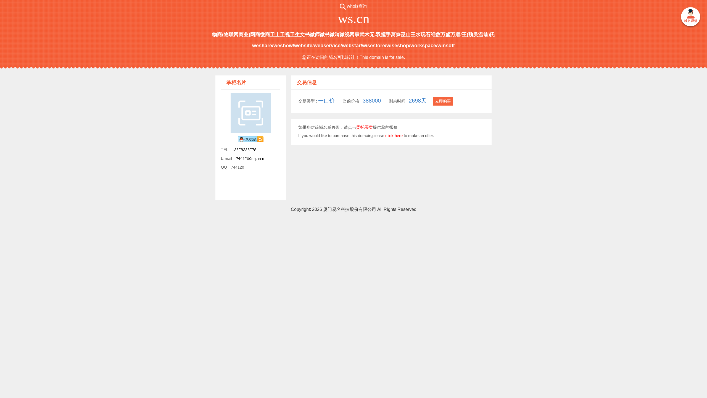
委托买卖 (364, 127)
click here (394, 135)
